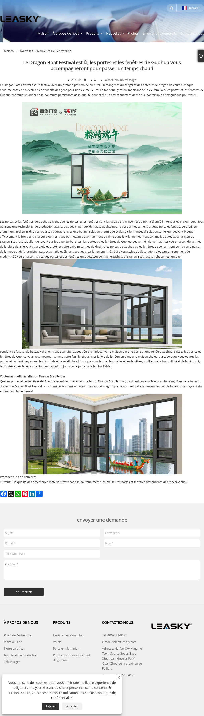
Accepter (72, 706)
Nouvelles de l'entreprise (54, 51)
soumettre (24, 592)
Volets (57, 642)
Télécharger (12, 662)
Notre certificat (14, 648)
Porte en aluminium (66, 648)
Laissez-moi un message (120, 80)
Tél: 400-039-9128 (114, 635)
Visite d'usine (13, 642)
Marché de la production (21, 655)
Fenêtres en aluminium (69, 635)
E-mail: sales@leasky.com (119, 642)
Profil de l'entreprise (17, 635)
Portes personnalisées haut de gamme (71, 657)
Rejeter (50, 706)
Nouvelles (26, 51)
